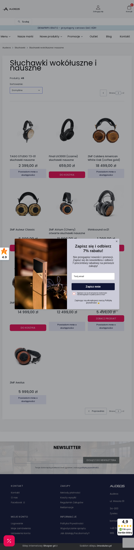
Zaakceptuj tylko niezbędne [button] (67, 283)
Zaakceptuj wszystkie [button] (67, 296)
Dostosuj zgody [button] (67, 289)
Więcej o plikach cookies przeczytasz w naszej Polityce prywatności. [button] (59, 274)
